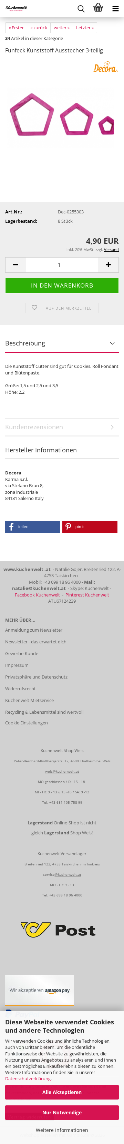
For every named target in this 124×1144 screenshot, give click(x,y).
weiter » (62, 27)
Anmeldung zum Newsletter (33, 630)
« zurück (38, 27)
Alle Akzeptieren (62, 1092)
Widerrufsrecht (20, 688)
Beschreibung (25, 343)
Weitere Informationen (62, 1130)
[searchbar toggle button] (81, 8)
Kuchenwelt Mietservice (29, 700)
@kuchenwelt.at (68, 874)
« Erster (16, 27)
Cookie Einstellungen (26, 723)
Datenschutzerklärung (28, 1078)
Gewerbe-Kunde (21, 653)
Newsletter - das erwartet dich (35, 642)
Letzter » (85, 27)
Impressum (17, 665)
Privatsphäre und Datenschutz (36, 677)
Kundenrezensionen (34, 427)
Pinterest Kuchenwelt (87, 595)
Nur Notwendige (62, 1112)
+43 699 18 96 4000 (65, 895)
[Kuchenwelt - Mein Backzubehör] (14, 8)
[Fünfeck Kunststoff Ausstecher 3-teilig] (62, 112)
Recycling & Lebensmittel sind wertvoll (44, 712)
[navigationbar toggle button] (115, 8)
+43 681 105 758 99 (65, 802)
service (49, 874)
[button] (15, 265)
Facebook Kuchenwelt (37, 595)
